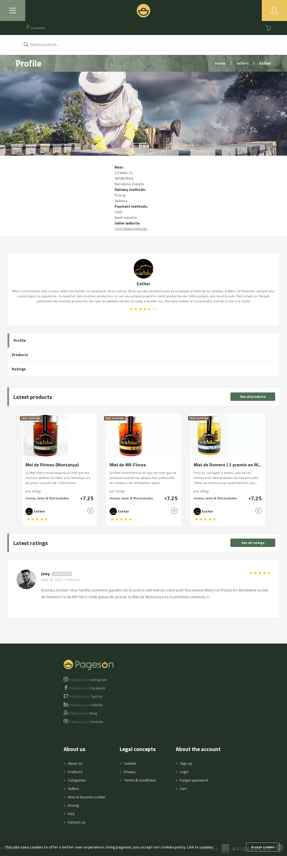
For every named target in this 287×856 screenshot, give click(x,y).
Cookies (130, 763)
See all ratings (253, 542)
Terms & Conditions (140, 780)
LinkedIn (86, 705)
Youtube (86, 721)
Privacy (129, 772)
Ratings (19, 369)
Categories (77, 780)
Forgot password (194, 780)
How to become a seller (86, 797)
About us (75, 763)
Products (20, 354)
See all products (253, 396)
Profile (19, 340)
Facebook (87, 688)
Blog (83, 713)
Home (220, 63)
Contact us (76, 822)
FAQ (71, 814)
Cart (183, 788)
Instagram (88, 679)
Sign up (186, 763)
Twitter (86, 696)
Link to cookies (200, 847)
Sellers (242, 63)
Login (184, 772)
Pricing (73, 805)
